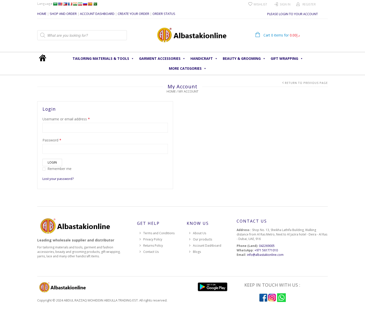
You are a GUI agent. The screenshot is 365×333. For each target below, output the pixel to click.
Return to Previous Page (306, 83)
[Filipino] (65, 4)
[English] (60, 4)
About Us (199, 233)
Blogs (197, 252)
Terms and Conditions (159, 233)
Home (171, 91)
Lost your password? (58, 178)
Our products (202, 239)
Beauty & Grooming (242, 58)
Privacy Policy (152, 239)
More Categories (185, 68)
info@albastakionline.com (265, 255)
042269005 (267, 246)
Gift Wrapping (284, 58)
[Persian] (80, 4)
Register (309, 4)
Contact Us (151, 252)
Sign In (285, 4)
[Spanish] (90, 4)
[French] (70, 4)
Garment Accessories (160, 58)
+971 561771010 (266, 250)
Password (51, 140)
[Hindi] (75, 4)
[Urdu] (95, 4)
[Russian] (85, 4)
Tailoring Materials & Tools (101, 58)
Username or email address (66, 119)
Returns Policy (153, 245)
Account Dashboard (207, 245)
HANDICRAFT (201, 58)
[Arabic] (55, 4)
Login (52, 162)
